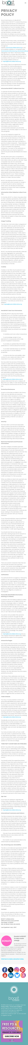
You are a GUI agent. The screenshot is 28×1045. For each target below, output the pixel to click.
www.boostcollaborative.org (14, 47)
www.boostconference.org (9, 51)
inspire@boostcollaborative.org (12, 61)
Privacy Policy (5, 1007)
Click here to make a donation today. (12, 959)
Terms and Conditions (16, 1007)
